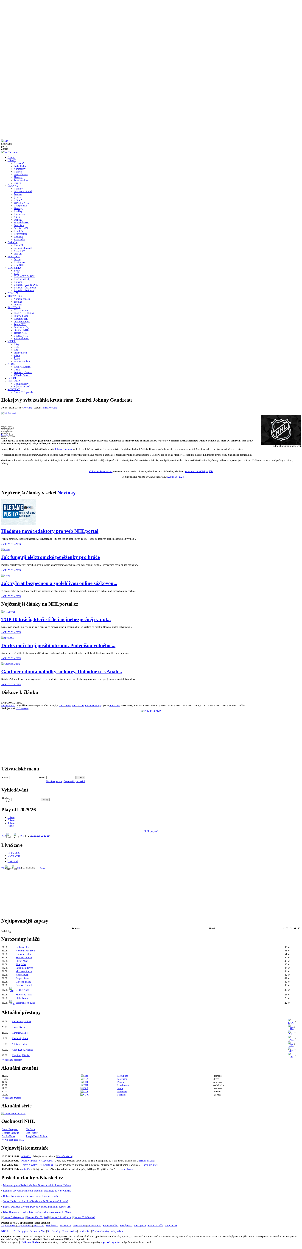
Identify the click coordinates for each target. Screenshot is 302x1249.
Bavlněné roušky (100, 1231)
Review (18, 197)
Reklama (18, 236)
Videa (17, 217)
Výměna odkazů (22, 386)
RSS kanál (11, 413)
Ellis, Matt (21, 964)
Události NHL (21, 335)
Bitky (16, 344)
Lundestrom (123, 1085)
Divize (17, 259)
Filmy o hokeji (21, 316)
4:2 (45, 836)
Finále (11, 825)
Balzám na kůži (155, 1225)
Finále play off (151, 831)
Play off (18, 253)
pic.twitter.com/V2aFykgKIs (199, 471)
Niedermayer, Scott (25, 950)
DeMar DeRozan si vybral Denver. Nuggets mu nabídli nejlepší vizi (36, 1206)
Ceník (17, 369)
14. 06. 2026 (14, 855)
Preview (18, 194)
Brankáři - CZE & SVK (26, 284)
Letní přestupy (21, 174)
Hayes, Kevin (18, 1027)
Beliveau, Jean (23, 947)
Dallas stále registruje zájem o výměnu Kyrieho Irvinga (30, 1196)
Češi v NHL (20, 200)
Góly (16, 347)
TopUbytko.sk (8, 1225)
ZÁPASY (12, 242)
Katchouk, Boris (20, 1038)
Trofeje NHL (20, 332)
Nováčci (18, 171)
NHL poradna (21, 310)
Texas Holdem (69, 1231)
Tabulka (18, 301)
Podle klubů (20, 166)
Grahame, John (23, 954)
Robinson (122, 1091)
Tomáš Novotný (49, 407)
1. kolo (11, 817)
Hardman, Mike (20, 1032)
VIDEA (12, 341)
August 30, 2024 (175, 476)
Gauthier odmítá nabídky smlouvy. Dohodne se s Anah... (61, 671)
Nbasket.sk (65, 1225)
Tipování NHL (21, 222)
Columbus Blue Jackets (100, 471)
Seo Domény (53, 1231)
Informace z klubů (23, 191)
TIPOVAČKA (15, 296)
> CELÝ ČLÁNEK (11, 544)
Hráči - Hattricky (22, 279)
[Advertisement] (95, 23)
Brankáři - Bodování (24, 290)
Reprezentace (20, 234)
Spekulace (19, 225)
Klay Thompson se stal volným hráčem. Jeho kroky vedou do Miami (37, 1212)
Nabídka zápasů (22, 299)
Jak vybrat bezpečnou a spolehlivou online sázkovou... (59, 583)
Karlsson (121, 1094)
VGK (22, 836)
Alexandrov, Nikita (21, 1021)
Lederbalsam (79, 1225)
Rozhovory (19, 214)
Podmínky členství (23, 372)
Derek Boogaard (10, 1129)
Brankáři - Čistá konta (25, 287)
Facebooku (4, 435)
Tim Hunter (31, 1132)
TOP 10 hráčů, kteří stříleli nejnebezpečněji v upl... (56, 619)
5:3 (42, 836)
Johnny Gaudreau (64, 449)
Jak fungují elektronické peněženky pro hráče (50, 557)
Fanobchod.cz (8, 705)
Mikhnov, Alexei (24, 971)
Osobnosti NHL (22, 321)
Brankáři (18, 282)
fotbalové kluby (93, 705)
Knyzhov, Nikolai (21, 1055)
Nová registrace (54, 781)
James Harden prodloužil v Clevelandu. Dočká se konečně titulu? (35, 1201)
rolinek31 (26, 1156)
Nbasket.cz (38, 1225)
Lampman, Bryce (24, 968)
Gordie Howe (8, 1136)
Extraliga (18, 231)
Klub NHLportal (22, 366)
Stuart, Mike (22, 961)
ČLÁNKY (13, 185)
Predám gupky (21, 1231)
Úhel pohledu (20, 205)
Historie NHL (21, 318)
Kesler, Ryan (22, 974)
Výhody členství (22, 375)
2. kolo (11, 820)
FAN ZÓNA (14, 307)
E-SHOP (12, 378)
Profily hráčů (20, 352)
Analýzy (18, 211)
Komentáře (19, 239)
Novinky (18, 188)
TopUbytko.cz (24, 1225)
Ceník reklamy (21, 383)
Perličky (18, 219)
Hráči (16, 273)
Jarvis (120, 1088)
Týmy (17, 270)
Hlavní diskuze (64, 1156)
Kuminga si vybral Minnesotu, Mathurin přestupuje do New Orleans (37, 1190)
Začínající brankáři (23, 248)
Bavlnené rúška (110, 1225)
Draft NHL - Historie (24, 313)
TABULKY (14, 256)
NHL (61, 705)
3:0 (48, 836)
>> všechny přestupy (12, 1059)
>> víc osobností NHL (13, 1139)
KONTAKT (14, 389)
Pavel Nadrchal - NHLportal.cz (37, 1160)
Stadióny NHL (21, 330)
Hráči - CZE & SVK (24, 276)
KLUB (11, 364)
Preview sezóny (22, 327)
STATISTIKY (15, 267)
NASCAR (114, 705)
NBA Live (6, 1231)
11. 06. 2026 (14, 853)
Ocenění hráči (21, 228)
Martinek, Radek (24, 957)
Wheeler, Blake (23, 981)
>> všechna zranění (11, 1097)
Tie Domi (30, 1129)
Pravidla (18, 304)
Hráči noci (13, 861)
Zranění (18, 183)
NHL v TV (19, 250)
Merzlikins (122, 1075)
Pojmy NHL (20, 324)
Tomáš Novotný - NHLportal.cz (37, 1165)
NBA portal (140, 1225)
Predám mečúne (38, 1231)
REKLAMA (14, 381)
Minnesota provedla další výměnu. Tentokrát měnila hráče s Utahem (37, 1185)
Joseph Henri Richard (37, 1136)
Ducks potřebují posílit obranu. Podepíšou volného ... (58, 645)
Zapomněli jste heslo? (74, 781)
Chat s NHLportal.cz (24, 392)
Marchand (122, 1079)
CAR (4, 836)
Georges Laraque (10, 1132)
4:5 (32, 836)
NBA (68, 705)
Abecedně (19, 163)
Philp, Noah (22, 998)
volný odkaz (52, 1225)
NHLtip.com (22, 708)
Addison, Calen (19, 1044)
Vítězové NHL (21, 338)
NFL (74, 705)
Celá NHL (19, 265)
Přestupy (18, 177)
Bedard (121, 1082)
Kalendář (18, 245)
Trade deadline (21, 180)
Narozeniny (19, 168)
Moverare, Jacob (24, 994)
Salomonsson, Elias (25, 1002)
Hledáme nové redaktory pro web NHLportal (49, 531)
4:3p (35, 836)
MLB (81, 705)
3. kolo (11, 823)
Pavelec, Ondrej (24, 985)
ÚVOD (11, 157)
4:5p (38, 836)
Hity (16, 349)
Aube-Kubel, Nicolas (22, 1049)
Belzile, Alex (22, 990)
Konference (19, 262)
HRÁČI (12, 160)
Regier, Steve (22, 978)
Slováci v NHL (21, 202)
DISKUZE (13, 293)
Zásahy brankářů (22, 361)
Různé (17, 355)
